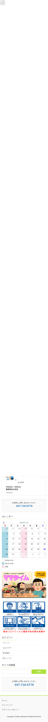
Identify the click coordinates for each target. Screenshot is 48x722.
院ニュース (7, 658)
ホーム (4, 700)
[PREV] (4, 522)
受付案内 (6, 653)
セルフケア (7, 648)
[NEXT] (43, 522)
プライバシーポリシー (10, 710)
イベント (6, 643)
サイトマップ (7, 705)
